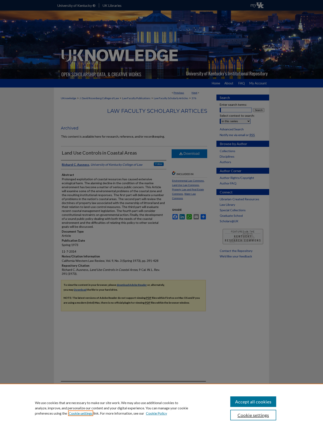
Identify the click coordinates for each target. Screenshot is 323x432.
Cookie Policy (156, 413)
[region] (161, 408)
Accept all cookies (253, 401)
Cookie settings (81, 413)
